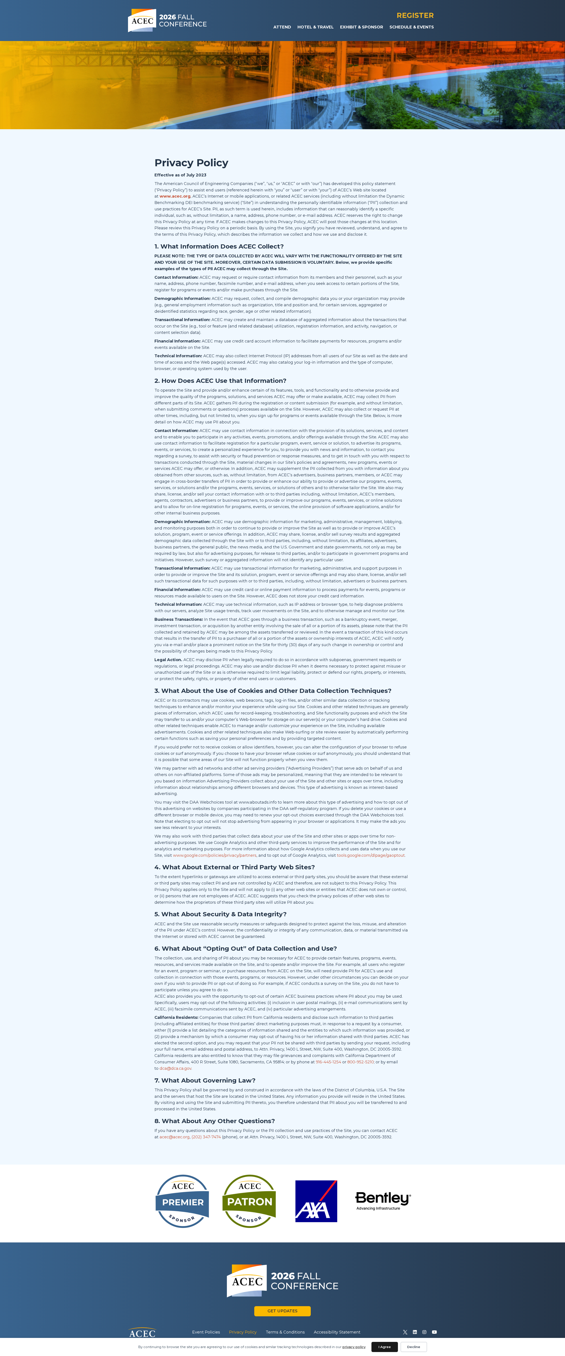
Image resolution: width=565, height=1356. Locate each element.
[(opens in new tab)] (142, 1332)
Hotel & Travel (316, 27)
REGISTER (415, 15)
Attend (282, 27)
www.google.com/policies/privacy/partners (214, 855)
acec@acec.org (175, 1137)
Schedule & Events (412, 27)
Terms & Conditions (285, 1332)
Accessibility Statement (337, 1332)
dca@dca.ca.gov (174, 1068)
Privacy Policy (243, 1332)
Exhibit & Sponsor (361, 27)
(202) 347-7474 (206, 1137)
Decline (413, 1347)
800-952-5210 (360, 1062)
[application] (282, 85)
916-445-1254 (328, 1062)
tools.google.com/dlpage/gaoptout (371, 855)
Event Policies (206, 1332)
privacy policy (353, 1347)
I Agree (385, 1347)
